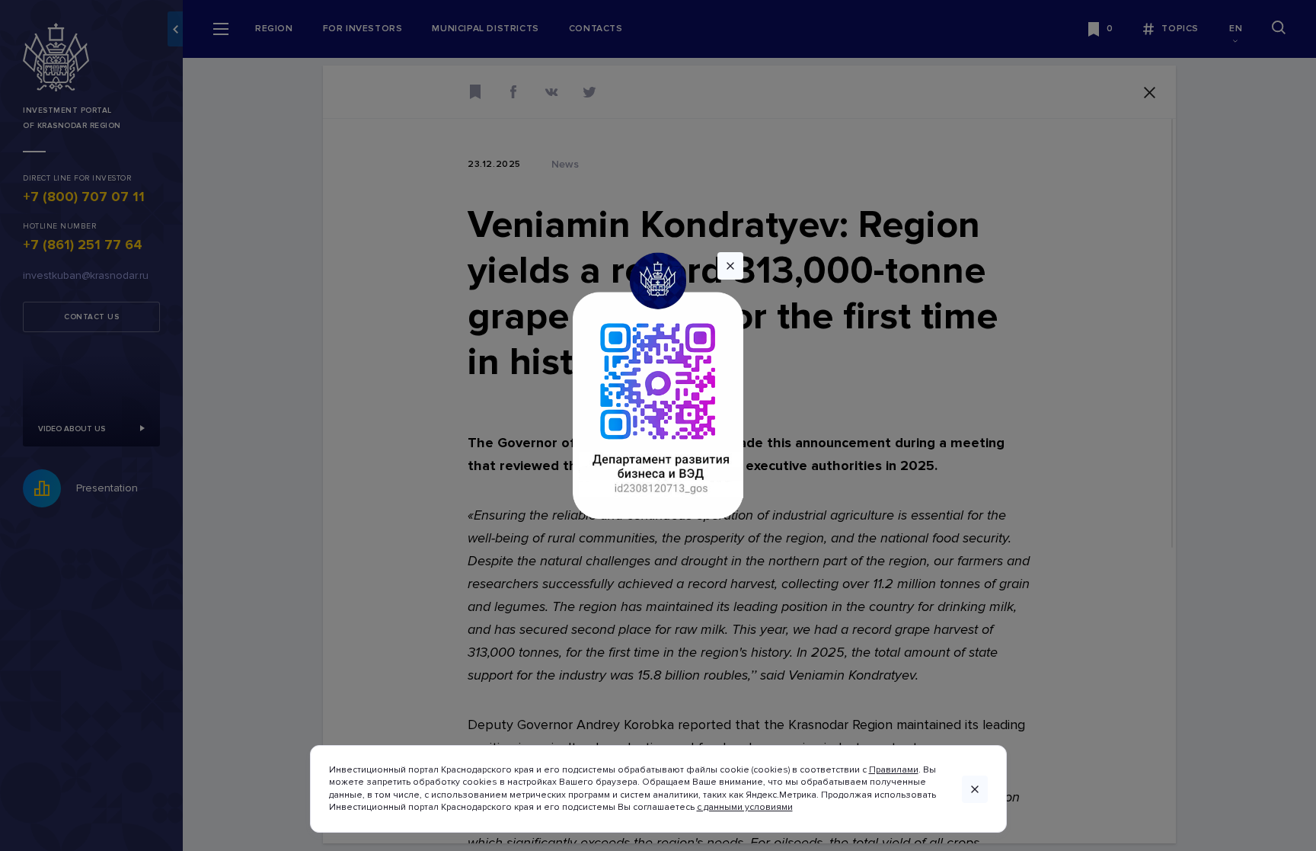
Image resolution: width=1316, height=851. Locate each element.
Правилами (893, 770)
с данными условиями (745, 807)
